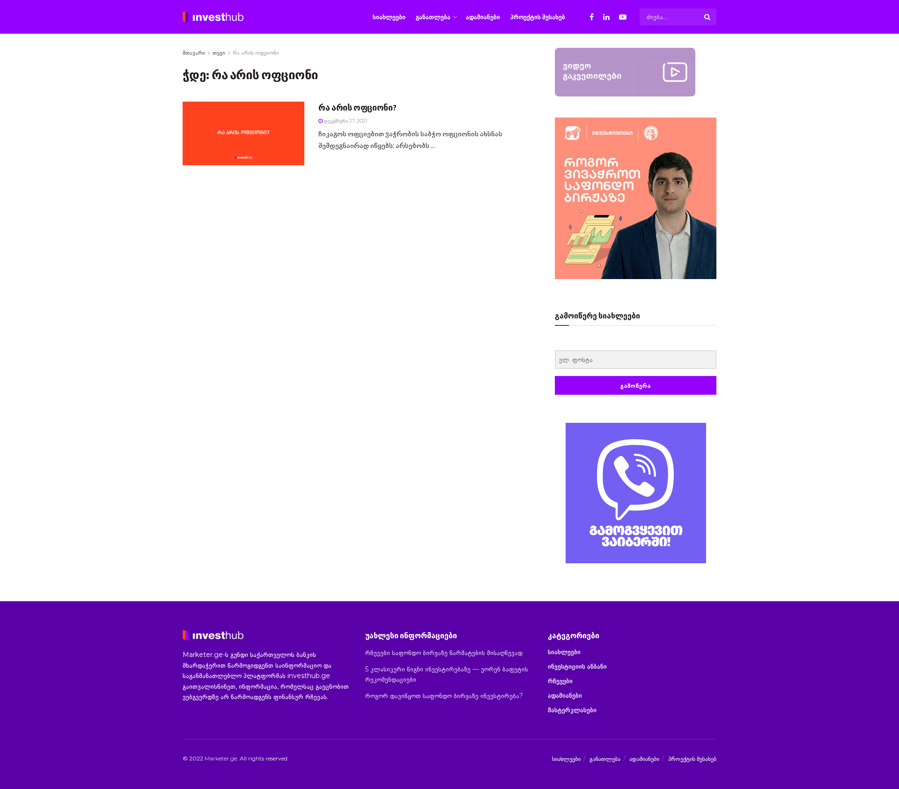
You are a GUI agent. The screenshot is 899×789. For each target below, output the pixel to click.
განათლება (433, 17)
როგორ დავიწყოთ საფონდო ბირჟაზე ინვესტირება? (444, 696)
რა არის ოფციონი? (357, 107)
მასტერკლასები (572, 710)
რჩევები (560, 681)
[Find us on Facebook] (592, 17)
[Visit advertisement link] (635, 493)
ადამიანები (483, 17)
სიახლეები (389, 17)
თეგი (219, 52)
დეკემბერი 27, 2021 (345, 121)
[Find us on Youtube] (622, 17)
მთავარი (194, 52)
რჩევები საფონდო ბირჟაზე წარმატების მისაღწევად (444, 653)
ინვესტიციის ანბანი (577, 666)
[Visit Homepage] (213, 17)
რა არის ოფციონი (256, 52)
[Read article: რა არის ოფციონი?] (243, 133)
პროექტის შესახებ (537, 17)
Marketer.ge (221, 758)
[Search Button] (708, 16)
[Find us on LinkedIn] (606, 17)
